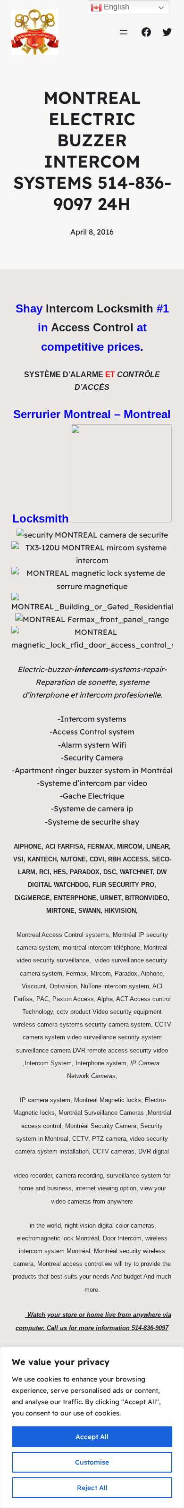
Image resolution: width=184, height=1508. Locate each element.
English (115, 7)
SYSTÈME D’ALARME (63, 375)
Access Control (92, 327)
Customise (92, 1462)
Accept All (92, 1436)
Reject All (92, 1487)
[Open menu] (123, 32)
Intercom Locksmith (99, 308)
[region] (92, 1427)
